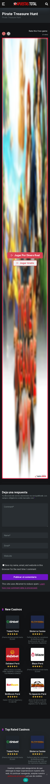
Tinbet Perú (13, 631)
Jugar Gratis (27, 263)
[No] (46, 774)
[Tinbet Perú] (12, 628)
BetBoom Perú (12, 694)
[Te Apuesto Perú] (37, 691)
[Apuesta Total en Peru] (25, 3)
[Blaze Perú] (37, 660)
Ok (26, 780)
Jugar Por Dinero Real (27, 255)
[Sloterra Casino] (37, 628)
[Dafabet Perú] (12, 660)
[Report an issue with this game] (3, 33)
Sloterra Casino (37, 631)
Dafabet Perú (12, 663)
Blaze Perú (37, 663)
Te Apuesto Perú (37, 694)
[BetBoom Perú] (12, 691)
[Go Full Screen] (8, 33)
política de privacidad (16, 776)
